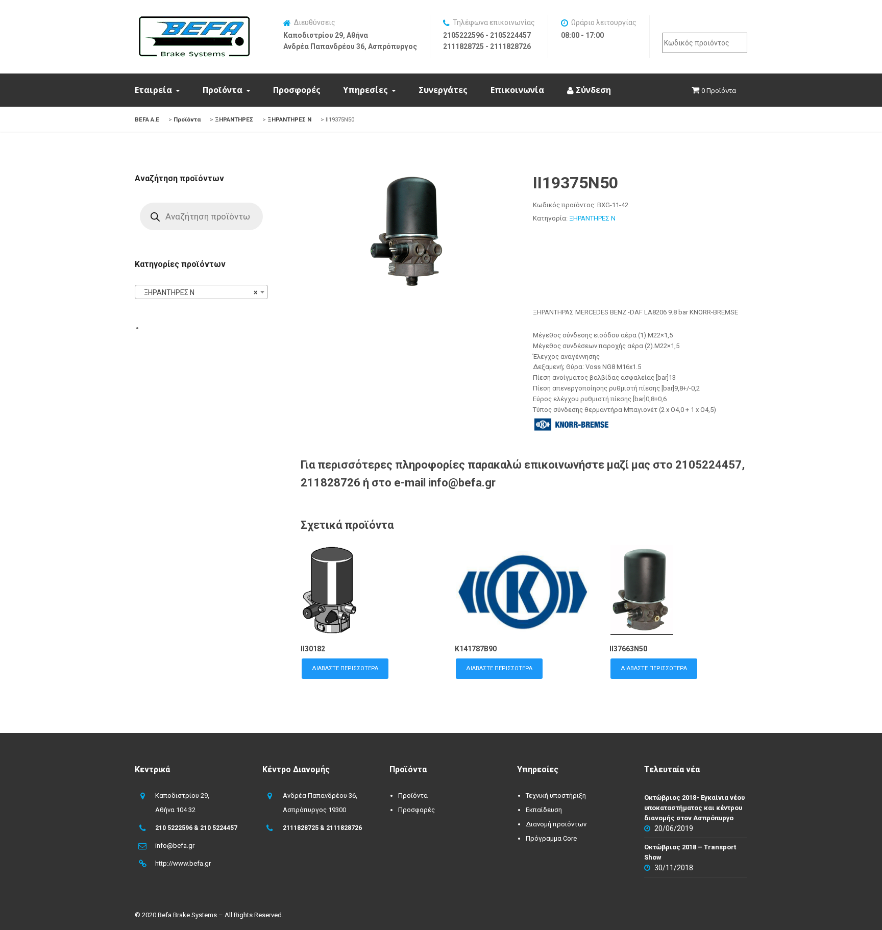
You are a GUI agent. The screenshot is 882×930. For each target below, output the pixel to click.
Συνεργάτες (443, 89)
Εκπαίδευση (544, 810)
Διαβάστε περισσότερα (345, 668)
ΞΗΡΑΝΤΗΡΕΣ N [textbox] (198, 292)
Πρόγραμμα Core (551, 838)
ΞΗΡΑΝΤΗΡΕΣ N (592, 218)
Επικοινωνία (517, 89)
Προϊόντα (222, 89)
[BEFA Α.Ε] (194, 21)
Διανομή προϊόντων (556, 824)
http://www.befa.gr (183, 863)
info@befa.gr (174, 845)
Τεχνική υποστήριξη (556, 795)
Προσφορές (297, 89)
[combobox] (201, 292)
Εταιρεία (153, 89)
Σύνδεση (592, 89)
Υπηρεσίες (365, 89)
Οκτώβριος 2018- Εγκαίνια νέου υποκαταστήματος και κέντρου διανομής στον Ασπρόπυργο (694, 808)
